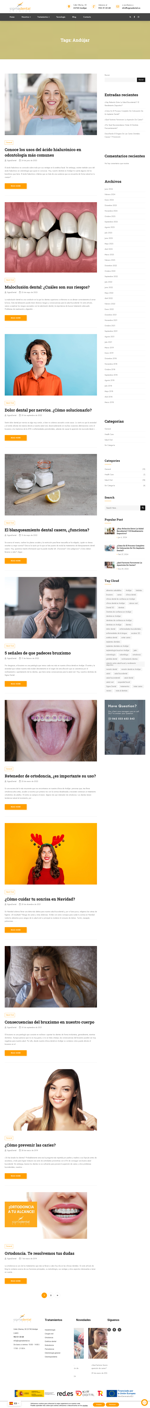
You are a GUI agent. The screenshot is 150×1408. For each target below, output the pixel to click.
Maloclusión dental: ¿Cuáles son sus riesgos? (47, 287)
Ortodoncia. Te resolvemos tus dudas (39, 1253)
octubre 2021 (110, 325)
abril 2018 (108, 397)
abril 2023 (109, 249)
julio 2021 (108, 342)
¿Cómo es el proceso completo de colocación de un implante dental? (130, 548)
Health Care (109, 434)
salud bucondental (113, 678)
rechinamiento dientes (129, 659)
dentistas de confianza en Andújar (119, 620)
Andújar (129, 590)
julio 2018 (108, 386)
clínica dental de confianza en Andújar (120, 599)
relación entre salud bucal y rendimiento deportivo (121, 664)
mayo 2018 (109, 391)
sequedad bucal (124, 682)
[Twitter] (119, 1329)
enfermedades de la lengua (116, 633)
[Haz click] (130, 17)
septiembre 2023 (111, 222)
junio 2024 (109, 189)
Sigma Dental (111, 686)
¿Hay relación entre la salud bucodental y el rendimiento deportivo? (130, 531)
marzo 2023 (109, 254)
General (9, 142)
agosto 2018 (109, 380)
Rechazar (112, 1404)
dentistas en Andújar (113, 624)
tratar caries (138, 686)
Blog (74, 17)
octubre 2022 (110, 271)
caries (119, 594)
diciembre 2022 (111, 265)
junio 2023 (109, 238)
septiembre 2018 (111, 375)
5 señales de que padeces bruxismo (38, 653)
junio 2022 (109, 287)
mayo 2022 (109, 293)
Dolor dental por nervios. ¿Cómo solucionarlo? (48, 410)
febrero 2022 (110, 304)
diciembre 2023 (111, 205)
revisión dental (111, 669)
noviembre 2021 (111, 320)
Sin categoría (110, 445)
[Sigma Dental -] (20, 6)
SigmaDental (11, 160)
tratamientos (124, 686)
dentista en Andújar (113, 616)
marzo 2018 (109, 402)
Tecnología (60, 17)
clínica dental (131, 594)
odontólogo (124, 654)
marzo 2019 (109, 347)
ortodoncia (137, 654)
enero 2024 (109, 200)
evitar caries (125, 637)
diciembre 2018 (111, 358)
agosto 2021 (109, 336)
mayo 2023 (109, 243)
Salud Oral (10, 280)
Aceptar (99, 1404)
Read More (16, 186)
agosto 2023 (110, 227)
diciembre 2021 (111, 315)
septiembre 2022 (111, 276)
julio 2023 (108, 232)
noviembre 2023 (111, 211)
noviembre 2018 (111, 364)
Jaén (135, 650)
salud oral (109, 682)
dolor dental (110, 629)
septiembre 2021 (111, 331)
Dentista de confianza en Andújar (118, 612)
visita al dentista (121, 690)
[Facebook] (114, 1329)
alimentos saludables (113, 590)
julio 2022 (108, 282)
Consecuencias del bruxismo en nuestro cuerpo (49, 1022)
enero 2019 (109, 353)
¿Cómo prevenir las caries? (30, 1145)
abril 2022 (109, 298)
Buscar (107, 75)
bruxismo (109, 594)
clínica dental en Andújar (115, 603)
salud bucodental (121, 673)
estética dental (111, 637)
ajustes (85, 1406)
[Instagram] (109, 1329)
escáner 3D (135, 633)
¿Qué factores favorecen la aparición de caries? (124, 119)
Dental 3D (110, 607)
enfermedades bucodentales (130, 629)
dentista (121, 607)
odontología (110, 654)
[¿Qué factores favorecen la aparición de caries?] (90, 1343)
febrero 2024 (110, 194)
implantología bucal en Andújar (117, 650)
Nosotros (25, 17)
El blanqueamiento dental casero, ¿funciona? (47, 529)
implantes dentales (113, 642)
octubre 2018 (110, 369)
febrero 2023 (110, 260)
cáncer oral (133, 603)
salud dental (128, 678)
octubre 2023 (110, 216)
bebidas (139, 590)
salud (108, 673)
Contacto (87, 17)
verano (108, 690)
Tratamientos (42, 17)
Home (12, 17)
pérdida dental (111, 659)
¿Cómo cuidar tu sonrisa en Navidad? (40, 899)
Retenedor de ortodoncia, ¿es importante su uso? (50, 776)
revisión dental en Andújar (131, 669)
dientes (128, 624)
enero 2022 (109, 309)
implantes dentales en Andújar (117, 646)
